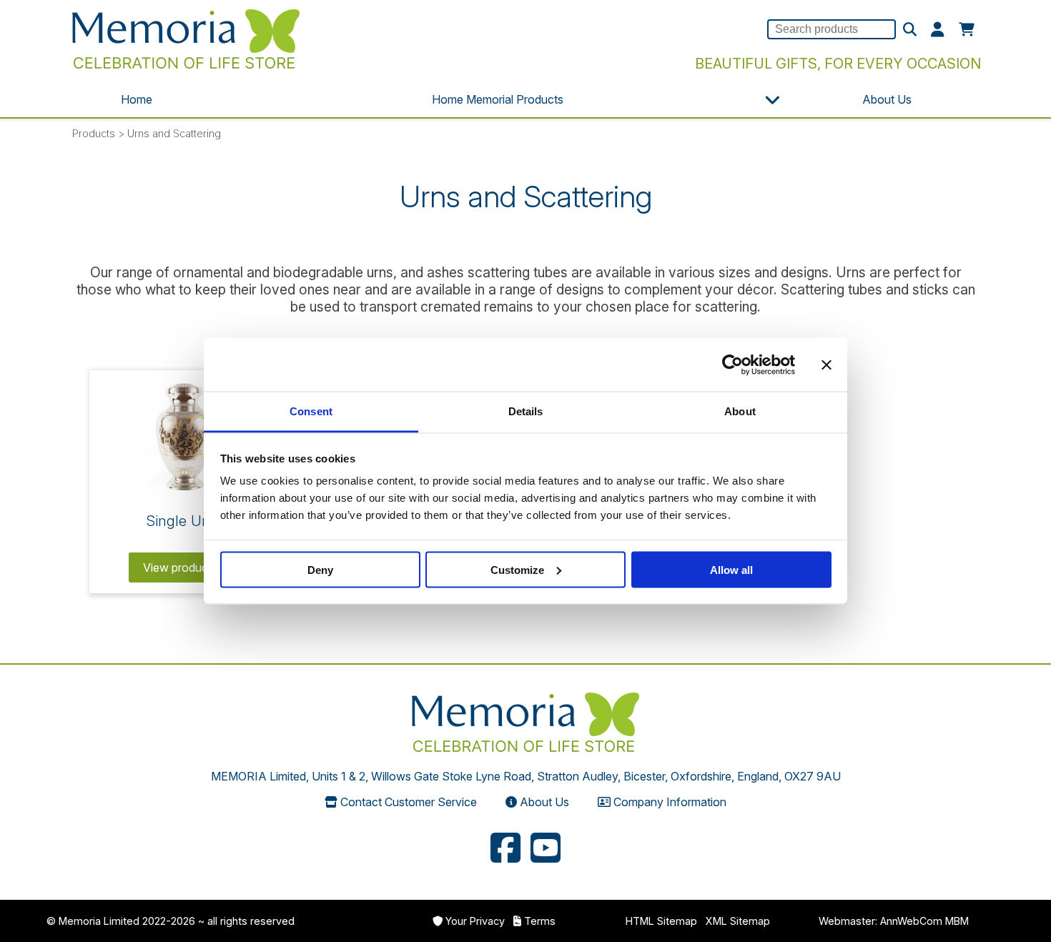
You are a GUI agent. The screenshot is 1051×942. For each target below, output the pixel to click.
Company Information (669, 802)
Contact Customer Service (408, 802)
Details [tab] (525, 411)
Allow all (731, 569)
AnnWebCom (911, 921)
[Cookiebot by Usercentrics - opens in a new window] (732, 364)
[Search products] (910, 30)
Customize (517, 569)
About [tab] (740, 411)
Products (93, 133)
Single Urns (185, 521)
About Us (887, 99)
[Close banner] (826, 365)
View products (181, 567)
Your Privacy (475, 921)
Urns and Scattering (174, 133)
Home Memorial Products (497, 99)
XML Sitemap (738, 921)
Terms (540, 921)
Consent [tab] (311, 411)
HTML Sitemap (661, 921)
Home (136, 99)
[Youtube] (545, 850)
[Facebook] (505, 850)
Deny (320, 569)
